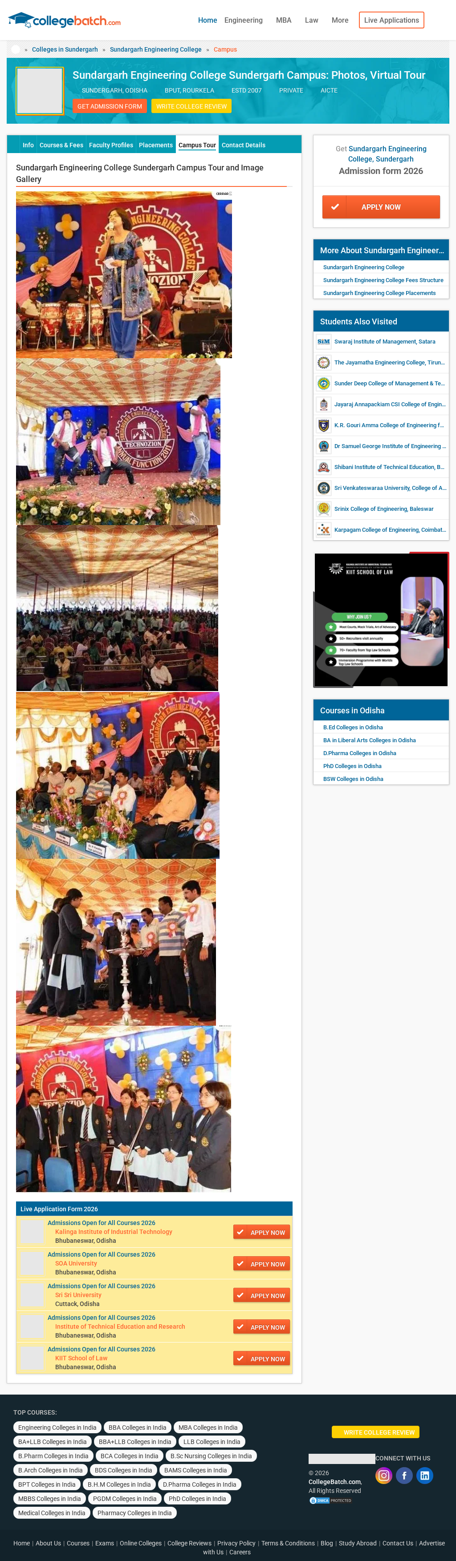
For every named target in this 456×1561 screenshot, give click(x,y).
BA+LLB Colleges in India (52, 1441)
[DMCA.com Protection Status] (331, 1499)
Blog (327, 1543)
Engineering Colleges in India (57, 1427)
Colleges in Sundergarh (65, 49)
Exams (104, 1543)
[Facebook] (404, 1475)
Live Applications (391, 20)
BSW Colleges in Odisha (353, 779)
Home (207, 20)
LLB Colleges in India (211, 1441)
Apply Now (381, 207)
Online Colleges (141, 1543)
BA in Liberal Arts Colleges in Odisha (369, 740)
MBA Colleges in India (208, 1427)
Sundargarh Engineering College (156, 49)
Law (312, 20)
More (341, 20)
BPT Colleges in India (47, 1484)
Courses (78, 1543)
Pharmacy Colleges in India (135, 1513)
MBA (284, 20)
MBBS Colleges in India (49, 1498)
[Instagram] (383, 1475)
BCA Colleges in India (130, 1456)
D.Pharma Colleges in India (199, 1484)
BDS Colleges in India (123, 1470)
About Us (48, 1543)
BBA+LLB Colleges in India (135, 1441)
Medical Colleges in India (52, 1513)
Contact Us (398, 1543)
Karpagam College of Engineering (376, 529)
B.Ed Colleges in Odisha (353, 727)
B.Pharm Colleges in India (53, 1456)
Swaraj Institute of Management (375, 341)
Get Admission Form (109, 106)
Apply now (268, 1232)
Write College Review (191, 106)
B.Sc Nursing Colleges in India (211, 1456)
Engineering (244, 20)
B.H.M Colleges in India (119, 1484)
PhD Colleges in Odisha (352, 766)
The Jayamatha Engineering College (379, 362)
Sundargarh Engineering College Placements (379, 293)
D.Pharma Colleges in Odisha (359, 753)
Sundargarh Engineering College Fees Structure (383, 280)
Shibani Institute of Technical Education (384, 467)
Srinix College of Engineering (370, 509)
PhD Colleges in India (197, 1498)
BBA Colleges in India (138, 1427)
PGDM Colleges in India (125, 1498)
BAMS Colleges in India (195, 1470)
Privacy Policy (236, 1543)
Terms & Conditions (288, 1543)
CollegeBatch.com (335, 1481)
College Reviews (189, 1543)
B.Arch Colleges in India (50, 1470)
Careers (240, 1552)
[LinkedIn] (424, 1475)
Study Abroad (358, 1543)
